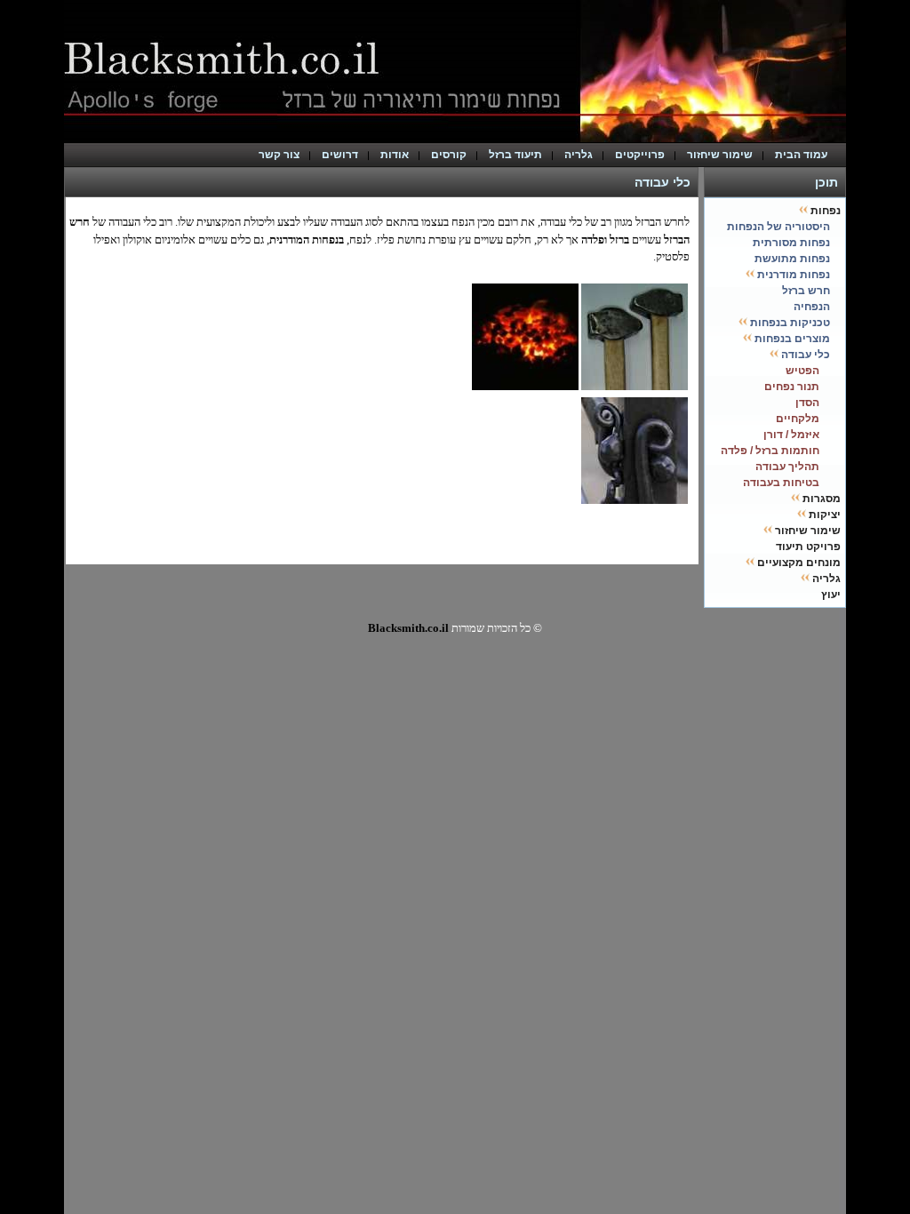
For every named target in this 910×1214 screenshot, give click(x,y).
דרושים (340, 154)
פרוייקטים (640, 154)
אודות (394, 154)
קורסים (449, 154)
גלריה (578, 154)
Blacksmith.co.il (408, 628)
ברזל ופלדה (605, 239)
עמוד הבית (805, 154)
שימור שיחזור (720, 154)
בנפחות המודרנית (306, 239)
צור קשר (279, 154)
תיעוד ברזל (515, 154)
